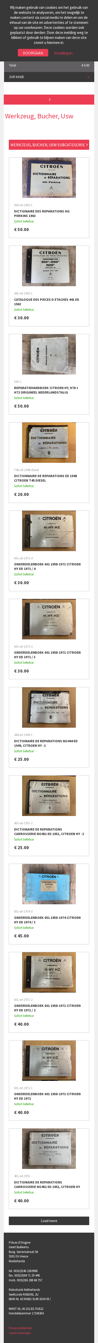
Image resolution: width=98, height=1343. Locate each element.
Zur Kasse (16, 77)
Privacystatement (20, 1328)
